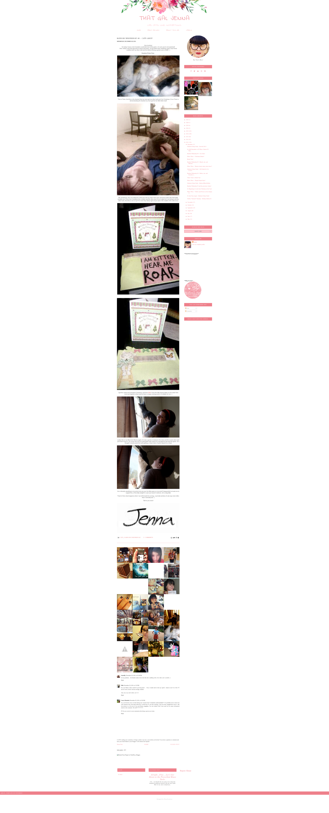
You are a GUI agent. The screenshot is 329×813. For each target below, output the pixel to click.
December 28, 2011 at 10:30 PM (134, 675)
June (189, 216)
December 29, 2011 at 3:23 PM (131, 685)
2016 (187, 128)
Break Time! (190, 159)
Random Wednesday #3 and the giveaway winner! (199, 186)
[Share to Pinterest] (178, 537)
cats (121, 537)
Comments (189, 311)
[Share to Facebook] (176, 537)
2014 (187, 134)
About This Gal (172, 30)
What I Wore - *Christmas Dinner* (195, 156)
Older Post (174, 744)
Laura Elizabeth (125, 700)
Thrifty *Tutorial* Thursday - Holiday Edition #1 (199, 198)
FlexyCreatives (168, 799)
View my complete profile (198, 244)
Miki (149, 392)
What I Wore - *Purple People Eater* (196, 180)
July (189, 213)
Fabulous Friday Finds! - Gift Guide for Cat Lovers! (198, 169)
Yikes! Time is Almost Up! (193, 177)
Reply (122, 680)
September (190, 208)
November (190, 202)
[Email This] (171, 537)
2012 (187, 139)
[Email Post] (118, 537)
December (190, 144)
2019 (187, 125)
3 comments (148, 537)
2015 (187, 131)
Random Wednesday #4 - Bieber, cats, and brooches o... (197, 174)
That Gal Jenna (164, 18)
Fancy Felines (153, 30)
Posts (187, 308)
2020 (187, 122)
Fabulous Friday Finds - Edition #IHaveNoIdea (198, 183)
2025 (187, 120)
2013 (187, 136)
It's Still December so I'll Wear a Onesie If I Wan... (198, 150)
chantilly (123, 675)
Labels (189, 30)
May (189, 219)
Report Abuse (185, 771)
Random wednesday (132, 537)
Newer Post (120, 744)
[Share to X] (174, 537)
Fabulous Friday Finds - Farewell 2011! (197, 146)
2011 (187, 142)
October (190, 205)
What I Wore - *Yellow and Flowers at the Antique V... (199, 192)
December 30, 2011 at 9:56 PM (137, 700)
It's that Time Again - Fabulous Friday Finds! (198, 196)
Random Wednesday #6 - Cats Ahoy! (196, 153)
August (189, 210)
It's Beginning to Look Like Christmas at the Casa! (199, 189)
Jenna (195, 242)
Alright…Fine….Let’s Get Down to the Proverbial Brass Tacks (162, 776)
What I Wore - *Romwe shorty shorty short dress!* (199, 166)
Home (139, 30)
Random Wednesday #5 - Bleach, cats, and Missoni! (197, 162)
